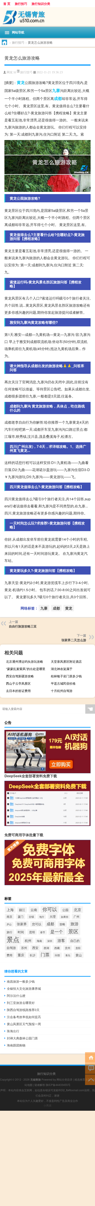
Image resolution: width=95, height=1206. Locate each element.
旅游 (74, 923)
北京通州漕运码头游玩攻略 (24, 661)
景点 (13, 939)
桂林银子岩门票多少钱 (66, 676)
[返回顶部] (90, 1079)
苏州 (24, 948)
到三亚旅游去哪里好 (21, 1002)
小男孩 (47, 1105)
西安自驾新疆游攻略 (20, 676)
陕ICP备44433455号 (58, 1085)
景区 (73, 931)
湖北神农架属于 (61, 668)
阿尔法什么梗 (16, 995)
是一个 (56, 931)
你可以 (49, 909)
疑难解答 (39, 1085)
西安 (35, 947)
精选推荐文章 (82, 1079)
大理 (52, 916)
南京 (9, 916)
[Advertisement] (47, 1158)
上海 (10, 909)
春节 (42, 932)
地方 (41, 916)
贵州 (67, 948)
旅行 (9, 932)
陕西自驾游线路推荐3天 (23, 1009)
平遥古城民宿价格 (63, 683)
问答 (57, 955)
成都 (58, 98)
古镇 (31, 916)
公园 (65, 910)
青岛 (67, 955)
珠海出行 (13, 1031)
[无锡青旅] (47, 17)
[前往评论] (90, 1068)
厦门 (20, 916)
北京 (77, 909)
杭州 (28, 940)
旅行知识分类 (41, 3)
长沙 (32, 955)
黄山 (79, 955)
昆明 (32, 932)
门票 (45, 954)
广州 (76, 916)
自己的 (75, 940)
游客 (61, 940)
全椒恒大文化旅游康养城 (24, 988)
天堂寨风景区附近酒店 (66, 661)
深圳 (49, 941)
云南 (33, 909)
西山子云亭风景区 (18, 683)
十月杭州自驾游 (61, 690)
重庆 (21, 955)
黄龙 (21, 82)
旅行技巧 (21, 3)
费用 (9, 955)
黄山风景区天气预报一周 (24, 1024)
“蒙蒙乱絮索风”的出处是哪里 (25, 668)
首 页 (6, 3)
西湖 (46, 948)
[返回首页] (90, 1057)
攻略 (62, 924)
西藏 (57, 948)
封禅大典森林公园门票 (22, 1038)
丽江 (22, 910)
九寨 (56, 90)
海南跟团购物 (16, 1045)
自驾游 (11, 947)
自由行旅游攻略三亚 (23, 626)
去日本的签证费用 (18, 690)
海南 (39, 941)
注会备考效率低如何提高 (24, 1017)
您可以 (36, 924)
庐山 (9, 924)
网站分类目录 (64, 1079)
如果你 (64, 916)
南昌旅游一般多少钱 (21, 981)
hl (15, 72)
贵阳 (78, 948)
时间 (21, 932)
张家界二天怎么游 (73, 640)
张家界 (22, 924)
